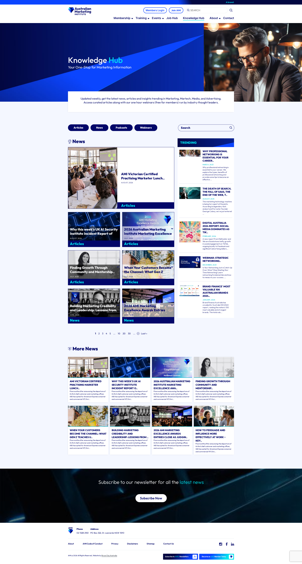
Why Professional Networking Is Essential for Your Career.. (215, 156)
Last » (144, 333)
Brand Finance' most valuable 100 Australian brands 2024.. (216, 291)
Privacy (114, 543)
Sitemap (150, 543)
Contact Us (168, 543)
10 (119, 333)
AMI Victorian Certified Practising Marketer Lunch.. (143, 176)
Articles (78, 127)
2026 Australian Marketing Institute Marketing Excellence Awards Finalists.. (148, 233)
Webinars (146, 127)
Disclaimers (132, 543)
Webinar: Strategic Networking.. (216, 259)
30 (129, 333)
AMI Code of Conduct (93, 543)
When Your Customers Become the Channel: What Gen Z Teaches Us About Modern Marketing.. (147, 273)
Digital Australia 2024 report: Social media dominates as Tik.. (216, 227)
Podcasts (121, 127)
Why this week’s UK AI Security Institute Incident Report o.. (126, 385)
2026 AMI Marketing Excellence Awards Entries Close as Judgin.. (170, 434)
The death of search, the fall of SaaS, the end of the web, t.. (217, 192)
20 (124, 333)
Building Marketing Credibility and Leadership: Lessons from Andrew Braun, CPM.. (93, 310)
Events (156, 18)
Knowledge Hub (193, 18)
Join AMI (176, 10)
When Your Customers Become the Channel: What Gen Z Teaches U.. (88, 434)
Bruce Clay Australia (109, 555)
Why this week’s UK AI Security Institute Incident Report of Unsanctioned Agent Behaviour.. (94, 235)
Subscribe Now (151, 498)
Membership (122, 18)
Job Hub (172, 18)
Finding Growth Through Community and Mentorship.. (92, 269)
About (214, 18)
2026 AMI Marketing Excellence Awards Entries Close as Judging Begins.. (144, 310)
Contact (228, 18)
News (99, 127)
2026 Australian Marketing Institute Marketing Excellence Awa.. (172, 385)
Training (141, 18)
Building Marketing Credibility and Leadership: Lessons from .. (130, 434)
